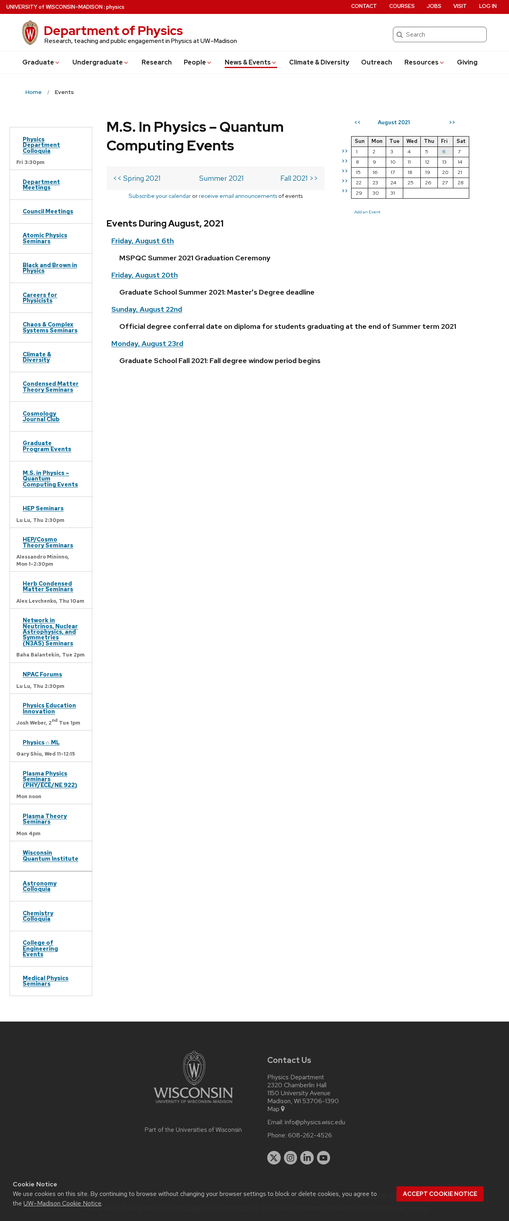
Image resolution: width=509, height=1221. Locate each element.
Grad (38, 62)
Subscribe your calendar (159, 195)
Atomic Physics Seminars (45, 237)
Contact (364, 6)
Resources (421, 62)
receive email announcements (238, 195)
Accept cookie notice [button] (440, 1194)
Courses (402, 6)
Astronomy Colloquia (39, 886)
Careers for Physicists (40, 297)
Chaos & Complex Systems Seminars (50, 327)
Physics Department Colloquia (41, 144)
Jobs (434, 6)
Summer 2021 (221, 178)
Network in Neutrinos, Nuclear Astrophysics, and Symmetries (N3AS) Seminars (50, 631)
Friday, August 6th (142, 240)
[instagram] (290, 1157)
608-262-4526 (310, 1135)
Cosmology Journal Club (41, 416)
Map (273, 1109)
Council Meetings (48, 211)
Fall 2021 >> (299, 178)
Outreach (376, 62)
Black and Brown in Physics (50, 267)
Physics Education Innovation (49, 708)
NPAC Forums (42, 674)
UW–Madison (54, 7)
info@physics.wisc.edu (315, 1122)
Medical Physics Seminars (45, 980)
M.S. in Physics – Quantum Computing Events (50, 478)
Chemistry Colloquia (38, 915)
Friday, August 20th (144, 274)
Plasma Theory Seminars (45, 818)
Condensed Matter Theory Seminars (51, 386)
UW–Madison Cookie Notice (62, 1203)
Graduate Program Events (47, 445)
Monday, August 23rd (147, 343)
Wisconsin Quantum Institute (50, 855)
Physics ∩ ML (41, 742)
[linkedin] (307, 1157)
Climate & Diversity (319, 62)
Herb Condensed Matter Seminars (48, 586)
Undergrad (97, 62)
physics (115, 7)
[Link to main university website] (193, 1104)
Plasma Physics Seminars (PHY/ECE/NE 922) (50, 779)
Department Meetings (41, 184)
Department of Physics (113, 30)
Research (157, 62)
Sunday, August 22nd (146, 309)
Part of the (193, 1130)
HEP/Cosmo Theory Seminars (48, 542)
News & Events (248, 62)
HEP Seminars (43, 508)
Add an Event (367, 212)
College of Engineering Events (40, 948)
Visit (460, 6)
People (195, 62)
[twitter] (274, 1157)
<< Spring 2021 (137, 178)
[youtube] (323, 1157)
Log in (488, 6)
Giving (467, 62)
